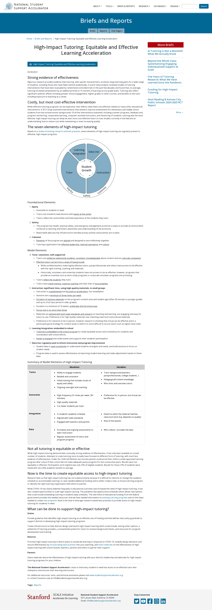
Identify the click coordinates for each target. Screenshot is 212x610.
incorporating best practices (63, 544)
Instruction (103, 172)
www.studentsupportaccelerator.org (106, 575)
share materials (105, 544)
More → (180, 112)
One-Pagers (116, 31)
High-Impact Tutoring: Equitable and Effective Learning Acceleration (64, 64)
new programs (50, 500)
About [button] (96, 6)
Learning (79, 150)
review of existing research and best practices (59, 131)
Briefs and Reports (43, 38)
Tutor (69, 172)
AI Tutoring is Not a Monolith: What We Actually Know (165, 52)
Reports (103, 31)
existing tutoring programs (115, 497)
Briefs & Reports (126, 6)
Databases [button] (159, 6)
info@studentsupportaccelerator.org (104, 600)
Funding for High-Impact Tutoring (163, 91)
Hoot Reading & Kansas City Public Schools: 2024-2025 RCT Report (165, 102)
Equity (70, 190)
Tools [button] (109, 6)
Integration (79, 153)
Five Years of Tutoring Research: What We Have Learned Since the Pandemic (165, 79)
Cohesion (102, 190)
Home (29, 38)
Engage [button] (174, 6)
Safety (86, 195)
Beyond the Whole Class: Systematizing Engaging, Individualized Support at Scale (163, 65)
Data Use (94, 151)
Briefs (92, 31)
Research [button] (143, 6)
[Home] (26, 6)
